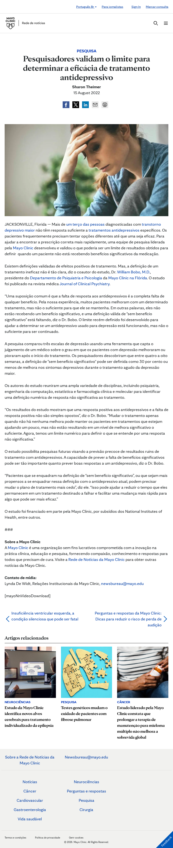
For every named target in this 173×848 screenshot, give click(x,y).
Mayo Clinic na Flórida (127, 277)
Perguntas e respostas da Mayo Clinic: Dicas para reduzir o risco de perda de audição (128, 619)
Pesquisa (86, 800)
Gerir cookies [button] (76, 837)
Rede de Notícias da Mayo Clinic (96, 559)
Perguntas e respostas (86, 791)
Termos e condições (16, 837)
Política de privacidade (47, 837)
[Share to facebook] (66, 104)
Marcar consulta (157, 7)
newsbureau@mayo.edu (122, 583)
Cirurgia (86, 809)
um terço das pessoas (85, 224)
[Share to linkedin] (86, 104)
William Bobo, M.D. (133, 271)
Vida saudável (30, 818)
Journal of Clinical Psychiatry (84, 283)
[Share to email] (95, 104)
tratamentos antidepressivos (114, 230)
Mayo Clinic (23, 247)
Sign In (136, 7)
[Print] (104, 104)
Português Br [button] (85, 7)
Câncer (29, 791)
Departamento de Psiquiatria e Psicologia (66, 277)
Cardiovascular (30, 800)
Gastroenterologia (30, 809)
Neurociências (86, 781)
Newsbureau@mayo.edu (86, 757)
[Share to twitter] (76, 104)
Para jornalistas (112, 7)
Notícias (30, 781)
